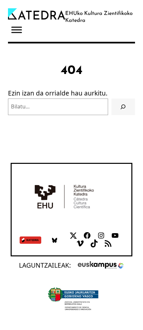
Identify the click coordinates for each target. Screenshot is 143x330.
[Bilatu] (123, 107)
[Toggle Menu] (16, 30)
